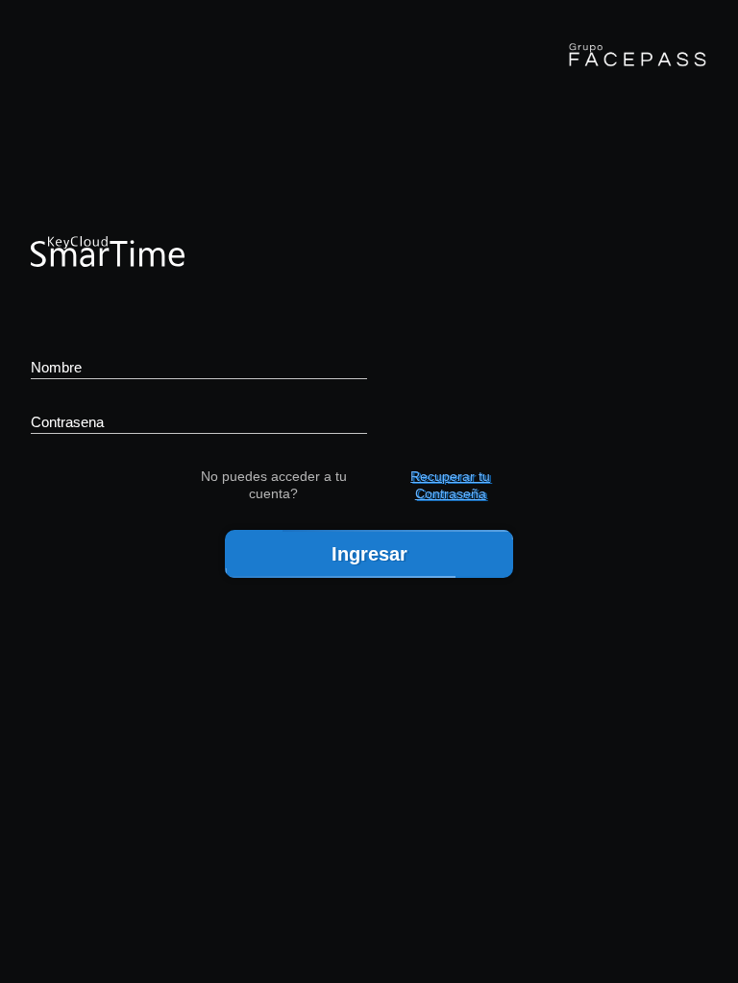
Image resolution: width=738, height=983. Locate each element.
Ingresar (369, 553)
